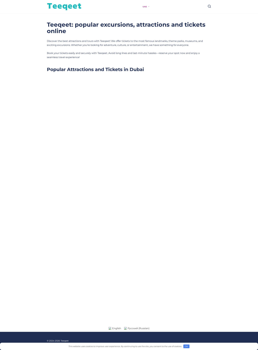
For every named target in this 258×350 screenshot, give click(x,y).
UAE (145, 7)
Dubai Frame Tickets (189, 121)
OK (186, 346)
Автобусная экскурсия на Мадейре (84, 261)
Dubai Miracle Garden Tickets (77, 129)
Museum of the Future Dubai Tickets (62, 309)
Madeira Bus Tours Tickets (150, 254)
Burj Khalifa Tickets (60, 174)
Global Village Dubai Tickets (146, 123)
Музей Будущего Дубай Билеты (192, 256)
